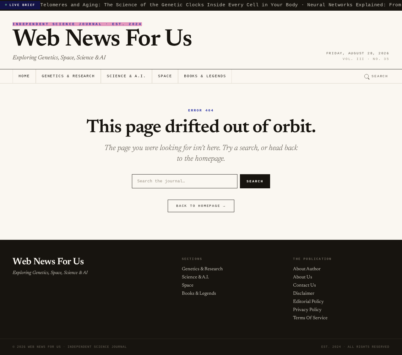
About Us (302, 277)
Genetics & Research (68, 76)
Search (380, 76)
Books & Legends (205, 76)
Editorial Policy (308, 301)
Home (24, 76)
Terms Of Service (310, 318)
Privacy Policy (307, 310)
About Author (307, 269)
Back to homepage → (201, 206)
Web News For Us (102, 40)
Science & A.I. (126, 76)
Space (165, 76)
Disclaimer (303, 293)
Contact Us (304, 285)
